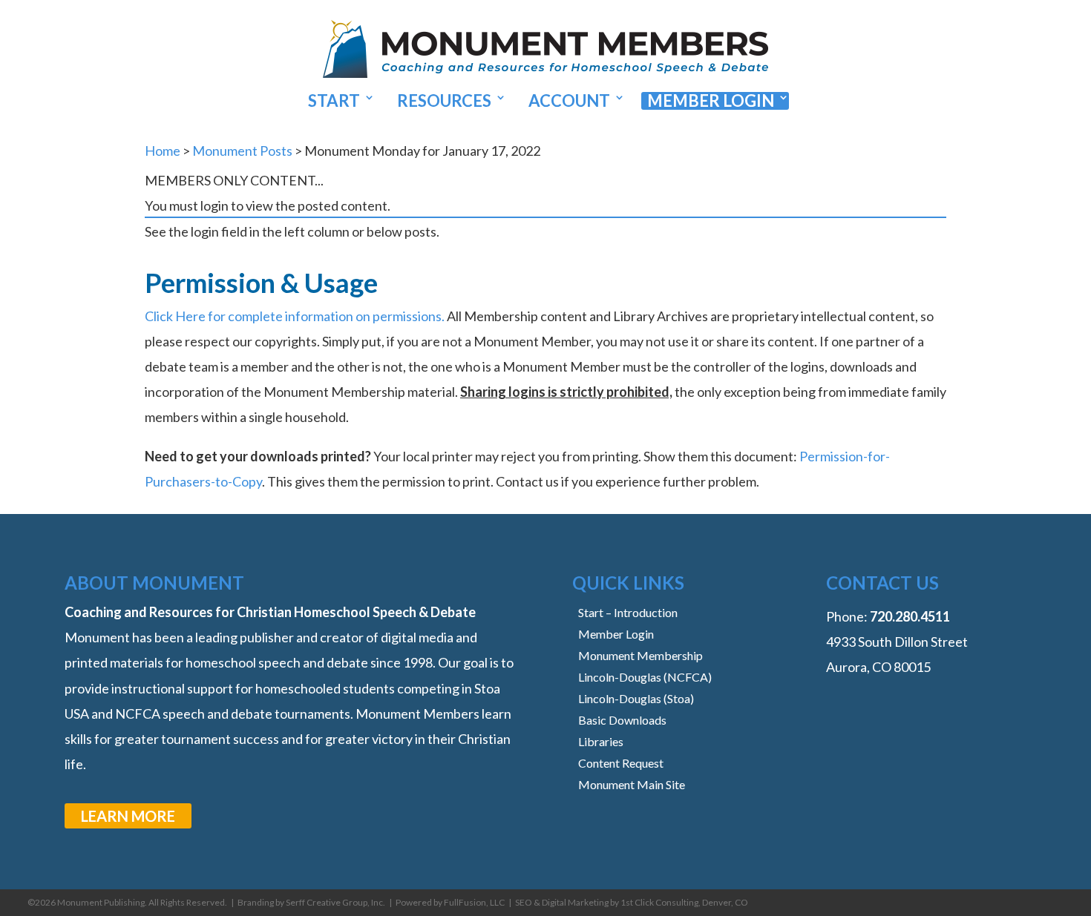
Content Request (621, 763)
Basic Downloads (622, 720)
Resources (444, 101)
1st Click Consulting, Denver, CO (684, 902)
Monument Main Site (631, 784)
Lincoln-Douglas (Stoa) (636, 698)
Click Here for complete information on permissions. (295, 316)
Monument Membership (640, 655)
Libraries (600, 741)
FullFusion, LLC (474, 902)
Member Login (710, 101)
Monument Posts (242, 150)
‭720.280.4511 (910, 616)
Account (569, 101)
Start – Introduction (628, 612)
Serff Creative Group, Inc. (335, 902)
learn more (128, 816)
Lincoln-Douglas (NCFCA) (645, 677)
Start (334, 101)
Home (162, 150)
